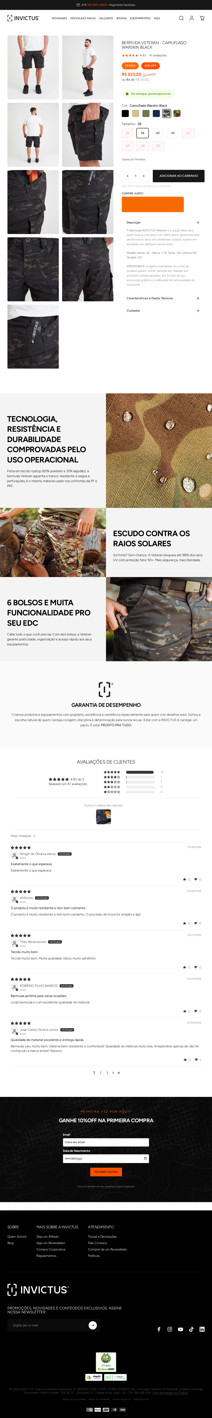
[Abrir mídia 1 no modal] (33, 67)
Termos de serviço (121, 1399)
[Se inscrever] (93, 1325)
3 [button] (107, 1073)
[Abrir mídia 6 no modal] (87, 202)
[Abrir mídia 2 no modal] (87, 67)
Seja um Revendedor (50, 1243)
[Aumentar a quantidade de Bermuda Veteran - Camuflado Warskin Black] (144, 176)
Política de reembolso (99, 1399)
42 (173, 133)
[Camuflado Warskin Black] (166, 113)
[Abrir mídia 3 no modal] (33, 135)
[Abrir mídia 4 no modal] (87, 135)
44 (188, 133)
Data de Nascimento (77, 1151)
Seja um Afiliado (47, 1236)
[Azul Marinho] (156, 113)
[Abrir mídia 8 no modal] (87, 269)
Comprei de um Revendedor (107, 1249)
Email (67, 1135)
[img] (21, 848)
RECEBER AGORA (106, 1172)
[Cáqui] (135, 113)
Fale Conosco (97, 1243)
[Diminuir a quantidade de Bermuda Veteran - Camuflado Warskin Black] (126, 176)
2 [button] (101, 1073)
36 (127, 133)
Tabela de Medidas (134, 159)
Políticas (94, 1256)
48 (143, 146)
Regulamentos (46, 1256)
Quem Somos (16, 1236)
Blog (10, 1243)
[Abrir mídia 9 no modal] (33, 337)
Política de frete (141, 1399)
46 (127, 146)
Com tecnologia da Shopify (170, 1392)
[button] (112, 772)
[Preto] (125, 113)
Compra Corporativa (50, 1249)
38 (142, 133)
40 (158, 133)
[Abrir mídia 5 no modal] (33, 202)
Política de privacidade (74, 1399)
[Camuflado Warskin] (177, 113)
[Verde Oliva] (145, 113)
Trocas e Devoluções (102, 1236)
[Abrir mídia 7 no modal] (33, 269)
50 (158, 146)
